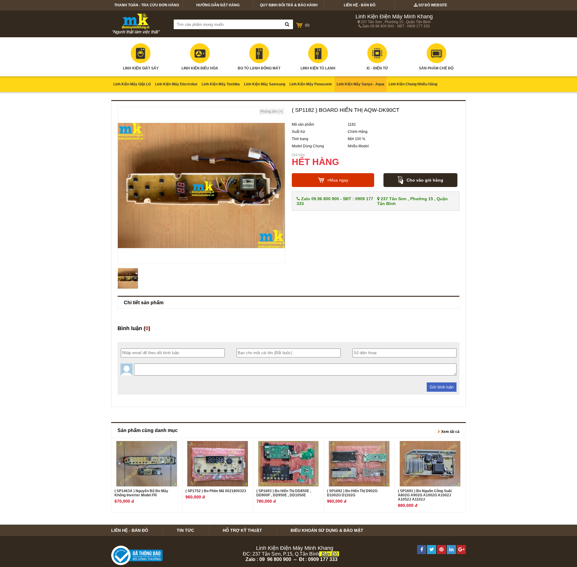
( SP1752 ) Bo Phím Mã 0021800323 (215, 491)
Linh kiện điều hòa (200, 68)
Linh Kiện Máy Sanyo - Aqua (360, 84)
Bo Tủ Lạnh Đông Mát (259, 68)
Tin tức (185, 530)
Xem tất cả (449, 432)
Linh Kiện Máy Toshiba (221, 84)
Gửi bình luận (441, 387)
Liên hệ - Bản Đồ (359, 5)
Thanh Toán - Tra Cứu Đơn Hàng (146, 5)
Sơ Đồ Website (432, 5)
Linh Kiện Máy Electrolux (176, 84)
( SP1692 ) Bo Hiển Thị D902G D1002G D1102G (352, 493)
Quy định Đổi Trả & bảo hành (289, 5)
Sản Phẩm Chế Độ (436, 68)
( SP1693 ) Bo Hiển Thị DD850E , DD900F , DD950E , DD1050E (283, 493)
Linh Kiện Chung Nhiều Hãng (413, 84)
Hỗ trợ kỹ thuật (242, 530)
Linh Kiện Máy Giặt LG (132, 84)
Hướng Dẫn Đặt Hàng (218, 5)
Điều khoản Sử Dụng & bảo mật (327, 530)
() (307, 25)
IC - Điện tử (377, 68)
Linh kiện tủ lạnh (318, 68)
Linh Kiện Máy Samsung (264, 84)
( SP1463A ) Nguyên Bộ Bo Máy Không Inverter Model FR (141, 493)
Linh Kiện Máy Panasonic (310, 84)
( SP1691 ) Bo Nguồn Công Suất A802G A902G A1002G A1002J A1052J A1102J (425, 495)
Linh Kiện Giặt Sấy (141, 68)
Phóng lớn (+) (271, 111)
